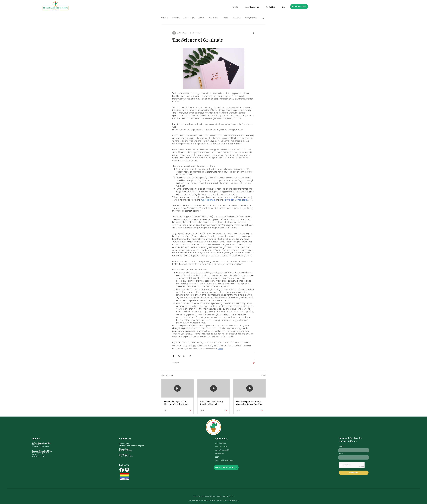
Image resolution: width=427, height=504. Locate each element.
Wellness (175, 18)
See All (263, 375)
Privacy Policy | (218, 500)
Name (341, 446)
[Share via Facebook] (173, 356)
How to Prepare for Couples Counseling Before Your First (249, 403)
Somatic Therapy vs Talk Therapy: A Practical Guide (176, 403)
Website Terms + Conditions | (200, 500)
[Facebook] (121, 470)
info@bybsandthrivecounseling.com (131, 446)
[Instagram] (127, 470)
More (247, 18)
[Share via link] (190, 356)
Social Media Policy (231, 500)
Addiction (237, 18)
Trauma (225, 18)
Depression (213, 18)
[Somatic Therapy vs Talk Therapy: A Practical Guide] (177, 389)
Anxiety (201, 18)
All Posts (164, 18)
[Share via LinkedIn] (184, 356)
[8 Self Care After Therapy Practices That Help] (213, 389)
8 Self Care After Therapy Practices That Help (211, 403)
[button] (235, 6)
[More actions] (253, 33)
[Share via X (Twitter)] (179, 356)
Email (341, 454)
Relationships (189, 18)
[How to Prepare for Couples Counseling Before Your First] (250, 389)
